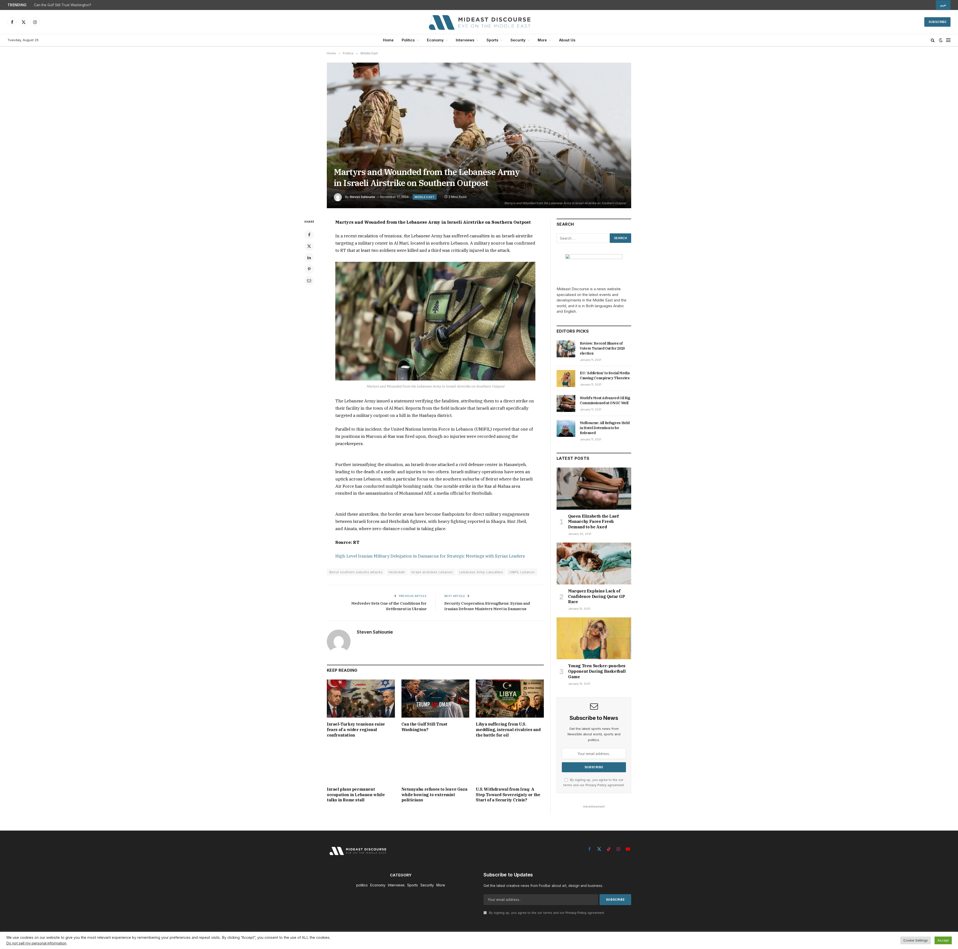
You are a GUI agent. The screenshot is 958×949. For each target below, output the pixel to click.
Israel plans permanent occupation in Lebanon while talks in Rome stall (356, 795)
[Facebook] (309, 234)
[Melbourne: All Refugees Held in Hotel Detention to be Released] (566, 428)
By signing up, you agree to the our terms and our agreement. (546, 913)
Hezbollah (397, 572)
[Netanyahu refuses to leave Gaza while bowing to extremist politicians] (435, 763)
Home (388, 40)
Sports (492, 40)
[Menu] (948, 40)
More (542, 40)
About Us (567, 40)
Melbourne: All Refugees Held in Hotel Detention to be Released (604, 428)
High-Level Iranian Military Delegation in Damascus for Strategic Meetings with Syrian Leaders (430, 556)
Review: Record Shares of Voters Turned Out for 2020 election (602, 348)
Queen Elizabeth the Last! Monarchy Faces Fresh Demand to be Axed (593, 522)
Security (517, 40)
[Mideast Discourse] (479, 22)
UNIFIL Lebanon (522, 572)
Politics (408, 40)
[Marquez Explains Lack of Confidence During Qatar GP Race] (594, 563)
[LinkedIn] (309, 257)
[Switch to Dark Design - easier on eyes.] (941, 40)
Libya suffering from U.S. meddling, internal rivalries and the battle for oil (508, 730)
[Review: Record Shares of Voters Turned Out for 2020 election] (566, 348)
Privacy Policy (596, 785)
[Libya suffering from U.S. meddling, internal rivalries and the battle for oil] (510, 698)
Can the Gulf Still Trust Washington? (62, 5)
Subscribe (937, 22)
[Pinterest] (309, 269)
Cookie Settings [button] (915, 940)
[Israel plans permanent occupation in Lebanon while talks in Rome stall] (361, 763)
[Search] (933, 40)
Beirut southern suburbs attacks (355, 572)
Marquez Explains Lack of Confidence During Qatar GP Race (596, 596)
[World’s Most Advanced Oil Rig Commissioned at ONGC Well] (566, 403)
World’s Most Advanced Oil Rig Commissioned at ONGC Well (605, 400)
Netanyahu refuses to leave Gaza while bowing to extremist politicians (434, 795)
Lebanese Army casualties (481, 572)
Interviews (465, 40)
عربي (943, 5)
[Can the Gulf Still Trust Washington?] (435, 698)
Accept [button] (943, 940)
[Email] (309, 280)
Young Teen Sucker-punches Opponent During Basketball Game (597, 671)
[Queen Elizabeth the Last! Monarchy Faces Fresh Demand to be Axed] (594, 488)
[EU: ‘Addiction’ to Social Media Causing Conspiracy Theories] (566, 378)
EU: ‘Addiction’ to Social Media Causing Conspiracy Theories (605, 375)
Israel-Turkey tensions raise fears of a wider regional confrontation (356, 730)
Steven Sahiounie (362, 197)
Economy (435, 40)
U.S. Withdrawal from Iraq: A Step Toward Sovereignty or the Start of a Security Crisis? (508, 795)
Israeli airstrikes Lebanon (432, 572)
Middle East (425, 197)
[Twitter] (309, 246)
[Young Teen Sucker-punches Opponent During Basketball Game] (594, 638)
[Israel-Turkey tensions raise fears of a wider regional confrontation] (361, 698)
